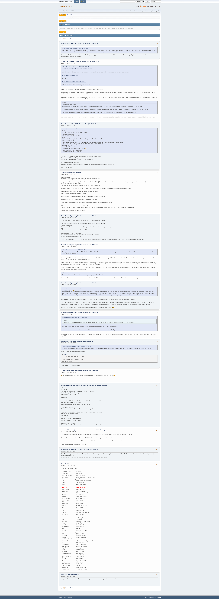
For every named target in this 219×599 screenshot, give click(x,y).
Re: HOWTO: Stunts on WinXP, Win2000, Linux (85, 124)
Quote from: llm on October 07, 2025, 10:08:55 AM (75, 317)
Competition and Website (68, 385)
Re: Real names (73, 464)
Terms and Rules (152, 597)
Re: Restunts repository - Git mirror (88, 43)
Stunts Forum (65, 6)
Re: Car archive (77, 172)
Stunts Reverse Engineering (69, 43)
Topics (68, 32)
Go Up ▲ (159, 597)
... (68, 39)
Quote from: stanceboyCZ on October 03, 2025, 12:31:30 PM (77, 346)
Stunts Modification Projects (69, 430)
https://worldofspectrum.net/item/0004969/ (74, 81)
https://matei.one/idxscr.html (70, 75)
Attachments (75, 32)
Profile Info (63, 21)
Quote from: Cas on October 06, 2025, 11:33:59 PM (75, 288)
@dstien (69, 290)
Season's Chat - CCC (66, 341)
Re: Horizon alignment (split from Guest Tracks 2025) (84, 61)
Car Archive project (66, 172)
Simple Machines (69, 597)
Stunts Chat (64, 61)
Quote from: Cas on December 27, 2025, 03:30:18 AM (75, 48)
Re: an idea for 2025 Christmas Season (83, 341)
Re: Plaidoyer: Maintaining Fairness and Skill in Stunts (91, 385)
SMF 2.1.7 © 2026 (62, 597)
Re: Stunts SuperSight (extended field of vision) (91, 430)
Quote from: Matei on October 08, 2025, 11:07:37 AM (75, 250)
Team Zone (64, 574)
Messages (62, 32)
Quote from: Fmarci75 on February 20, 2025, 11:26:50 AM (76, 129)
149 (70, 39)
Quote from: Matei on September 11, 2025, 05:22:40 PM (76, 67)
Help (146, 597)
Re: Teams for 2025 (73, 574)
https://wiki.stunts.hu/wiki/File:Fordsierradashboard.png (77, 69)
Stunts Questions (66, 124)
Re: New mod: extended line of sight (88, 449)
